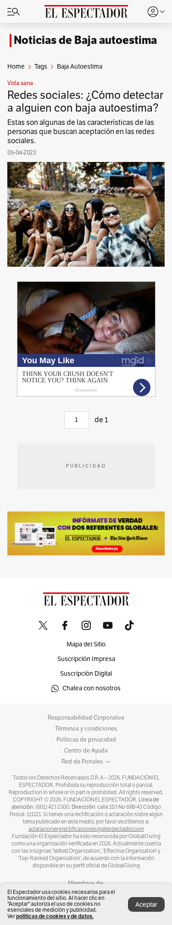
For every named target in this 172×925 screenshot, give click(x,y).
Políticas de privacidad (86, 740)
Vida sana (20, 83)
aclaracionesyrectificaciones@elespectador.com (86, 829)
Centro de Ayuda (86, 751)
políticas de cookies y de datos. (55, 916)
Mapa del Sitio (86, 644)
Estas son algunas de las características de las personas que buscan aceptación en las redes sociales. (81, 131)
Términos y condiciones (86, 729)
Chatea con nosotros (91, 688)
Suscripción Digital (86, 674)
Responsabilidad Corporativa (86, 718)
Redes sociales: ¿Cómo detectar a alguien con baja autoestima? (85, 101)
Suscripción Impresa (86, 659)
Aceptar (146, 905)
